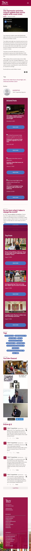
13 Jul (26, 428)
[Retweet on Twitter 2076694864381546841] (10, 438)
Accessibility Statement (10, 539)
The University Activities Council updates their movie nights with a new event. (14, 12)
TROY (20, 338)
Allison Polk (6, 79)
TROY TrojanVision (12, 428)
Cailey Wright (21, 343)
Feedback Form (9, 519)
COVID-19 (15, 348)
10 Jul (26, 442)
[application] (15, 25)
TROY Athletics (10, 343)
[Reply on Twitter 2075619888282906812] (8, 470)
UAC (24, 79)
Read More (15, 127)
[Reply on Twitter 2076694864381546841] (8, 438)
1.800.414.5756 (9, 508)
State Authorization (9, 545)
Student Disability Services (11, 521)
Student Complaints (9, 518)
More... (15, 353)
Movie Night (20, 79)
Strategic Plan (8, 527)
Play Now (9, 21)
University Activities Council (10, 81)
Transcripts (8, 544)
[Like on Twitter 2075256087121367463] (13, 485)
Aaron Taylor (12, 338)
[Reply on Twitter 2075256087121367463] (8, 485)
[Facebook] (25, 72)
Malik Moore (13, 79)
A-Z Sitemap (8, 542)
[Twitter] (27, 72)
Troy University (9, 335)
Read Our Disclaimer (10, 541)
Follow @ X (7, 424)
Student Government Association (15, 350)
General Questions (9, 509)
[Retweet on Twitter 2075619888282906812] (10, 470)
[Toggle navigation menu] (28, 3)
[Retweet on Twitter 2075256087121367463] (10, 485)
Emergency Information (10, 516)
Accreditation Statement (10, 536)
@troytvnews (20, 428)
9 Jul (26, 474)
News (4, 16)
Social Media (8, 525)
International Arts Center (15, 340)
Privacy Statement (9, 538)
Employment (8, 522)
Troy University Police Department (15, 345)
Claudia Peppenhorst (20, 335)
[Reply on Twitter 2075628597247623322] (8, 453)
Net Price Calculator (9, 524)
